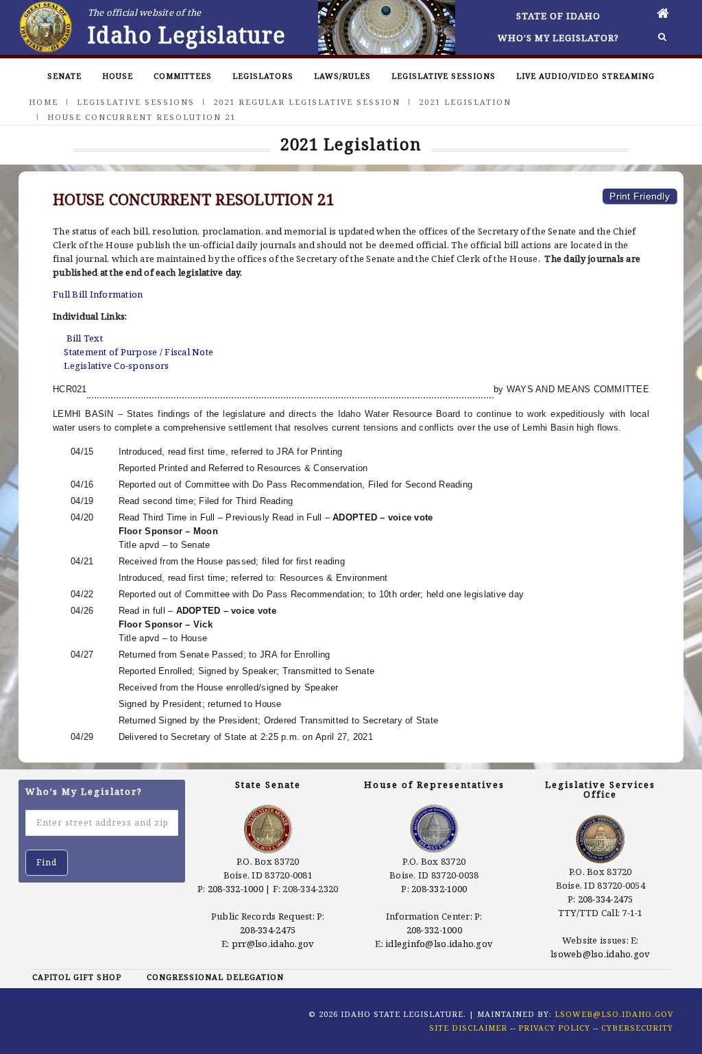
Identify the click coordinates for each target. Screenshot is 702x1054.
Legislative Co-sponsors (116, 365)
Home (43, 102)
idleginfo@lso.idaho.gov (439, 943)
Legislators (262, 76)
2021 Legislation (465, 102)
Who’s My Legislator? (558, 38)
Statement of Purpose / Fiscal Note (138, 352)
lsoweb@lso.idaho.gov (600, 954)
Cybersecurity (637, 1027)
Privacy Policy (554, 1027)
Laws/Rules (342, 76)
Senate (64, 76)
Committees (183, 76)
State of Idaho (558, 16)
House (117, 76)
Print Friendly (639, 196)
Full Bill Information (98, 294)
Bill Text (84, 338)
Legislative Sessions (443, 76)
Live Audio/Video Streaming (585, 76)
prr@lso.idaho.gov (273, 943)
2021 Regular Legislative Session (306, 102)
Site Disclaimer (468, 1027)
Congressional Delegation (215, 977)
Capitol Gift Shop (76, 977)
